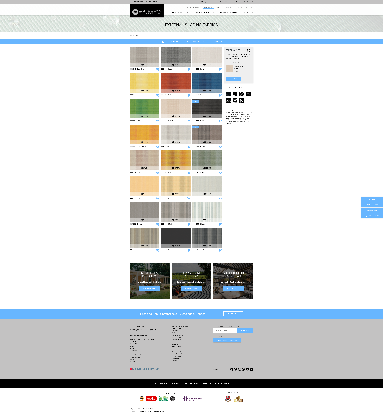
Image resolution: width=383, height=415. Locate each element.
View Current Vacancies (227, 340)
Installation (175, 342)
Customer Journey (178, 333)
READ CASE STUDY (149, 288)
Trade (230, 2)
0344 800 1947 (138, 326)
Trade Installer (176, 346)
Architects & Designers (201, 2)
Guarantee (175, 344)
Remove (234, 71)
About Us (229, 7)
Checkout (233, 79)
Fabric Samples (208, 7)
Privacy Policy (176, 356)
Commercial (214, 2)
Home (132, 35)
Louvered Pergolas (203, 12)
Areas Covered (176, 328)
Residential (223, 2)
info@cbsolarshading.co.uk (144, 329)
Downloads (250, 2)
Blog (251, 7)
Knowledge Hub (241, 7)
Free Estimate (176, 339)
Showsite (175, 330)
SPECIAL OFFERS (193, 7)
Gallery (219, 7)
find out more (233, 314)
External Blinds (227, 12)
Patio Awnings (180, 12)
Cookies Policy (176, 358)
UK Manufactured (239, 2)
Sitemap (174, 360)
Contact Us (247, 12)
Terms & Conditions (178, 354)
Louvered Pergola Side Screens (195, 41)
